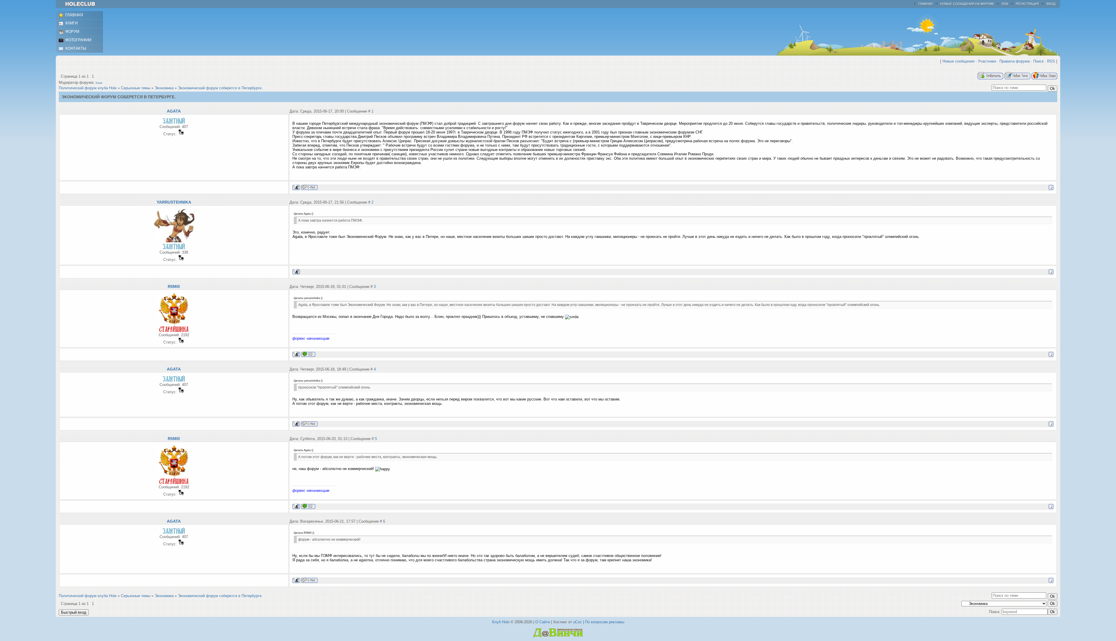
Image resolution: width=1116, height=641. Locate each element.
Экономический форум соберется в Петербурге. (220, 88)
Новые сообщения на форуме (967, 4)
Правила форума (1014, 61)
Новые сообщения (958, 61)
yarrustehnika (174, 202)
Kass (99, 82)
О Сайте (542, 622)
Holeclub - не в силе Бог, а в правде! (83, 4)
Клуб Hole (500, 622)
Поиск (1038, 61)
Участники (987, 61)
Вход (1051, 4)
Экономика (164, 88)
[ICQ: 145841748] (308, 354)
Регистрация (1027, 4)
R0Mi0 (174, 286)
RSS (1005, 4)
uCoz (577, 622)
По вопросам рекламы (604, 622)
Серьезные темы (135, 88)
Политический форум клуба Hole (88, 88)
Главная (925, 4)
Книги (71, 23)
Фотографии (78, 40)
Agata (174, 111)
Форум (72, 31)
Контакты (75, 48)
